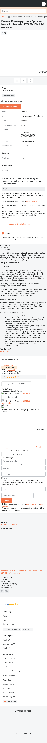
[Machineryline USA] (16, 3)
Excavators (4, 524)
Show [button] (17, 394)
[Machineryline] (8, 16)
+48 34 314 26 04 (26, 401)
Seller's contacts (9, 624)
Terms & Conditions (10, 659)
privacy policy (31, 504)
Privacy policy (8, 663)
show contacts (31, 201)
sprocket (24, 121)
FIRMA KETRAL (7, 365)
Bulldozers (13, 524)
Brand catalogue (9, 675)
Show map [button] (40, 429)
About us (6, 616)
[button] (43, 3)
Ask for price (9, 95)
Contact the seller (10, 107)
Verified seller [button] (9, 367)
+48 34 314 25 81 (26, 394)
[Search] (43, 11)
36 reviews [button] (21, 377)
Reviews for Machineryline (12, 671)
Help (4, 620)
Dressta (24, 112)
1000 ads (11, 370)
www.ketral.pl (6, 403)
